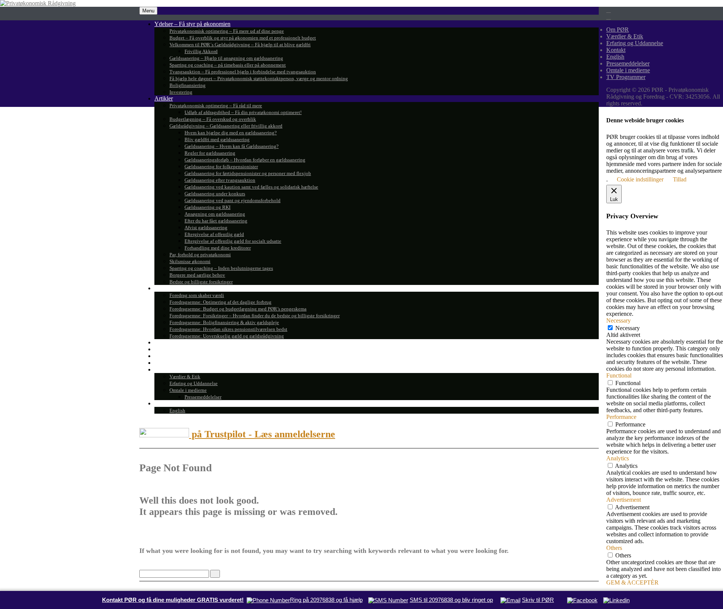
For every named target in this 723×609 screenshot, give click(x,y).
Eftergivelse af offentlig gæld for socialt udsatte (233, 241)
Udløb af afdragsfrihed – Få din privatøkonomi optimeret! (243, 112)
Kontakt (164, 403)
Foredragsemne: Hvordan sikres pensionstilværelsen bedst (228, 329)
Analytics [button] (617, 458)
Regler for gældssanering (210, 153)
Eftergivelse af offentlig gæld (214, 234)
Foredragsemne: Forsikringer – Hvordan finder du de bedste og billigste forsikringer (254, 315)
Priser (161, 362)
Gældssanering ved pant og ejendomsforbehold (233, 200)
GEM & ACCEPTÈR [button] (632, 582)
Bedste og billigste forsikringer (201, 282)
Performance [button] (621, 417)
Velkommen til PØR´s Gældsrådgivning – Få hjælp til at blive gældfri (240, 44)
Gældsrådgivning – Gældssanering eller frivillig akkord (225, 126)
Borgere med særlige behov (197, 275)
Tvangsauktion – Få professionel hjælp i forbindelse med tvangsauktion (242, 72)
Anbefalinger (170, 349)
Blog (160, 356)
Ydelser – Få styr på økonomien (192, 24)
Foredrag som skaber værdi (196, 295)
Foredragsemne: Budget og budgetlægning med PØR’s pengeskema (238, 309)
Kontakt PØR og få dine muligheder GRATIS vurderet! (173, 600)
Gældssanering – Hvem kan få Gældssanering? (232, 146)
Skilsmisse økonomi (189, 261)
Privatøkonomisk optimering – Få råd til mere (215, 105)
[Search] (215, 574)
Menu (148, 11)
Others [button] (614, 548)
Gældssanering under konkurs (215, 193)
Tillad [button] (679, 179)
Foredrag (165, 288)
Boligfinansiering (187, 85)
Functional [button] (618, 375)
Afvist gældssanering (206, 227)
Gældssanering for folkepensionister (221, 166)
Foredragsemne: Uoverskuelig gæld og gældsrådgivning (226, 336)
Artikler (163, 98)
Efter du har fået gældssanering (216, 221)
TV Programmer (174, 342)
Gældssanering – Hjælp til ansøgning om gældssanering (226, 58)
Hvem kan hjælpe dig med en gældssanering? (231, 133)
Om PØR (165, 369)
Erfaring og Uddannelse (193, 383)
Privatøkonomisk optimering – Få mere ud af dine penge (226, 31)
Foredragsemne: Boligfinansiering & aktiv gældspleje (224, 322)
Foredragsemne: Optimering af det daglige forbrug (220, 302)
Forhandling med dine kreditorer (218, 248)
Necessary (627, 328)
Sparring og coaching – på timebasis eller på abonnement (227, 65)
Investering (180, 92)
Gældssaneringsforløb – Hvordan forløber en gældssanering (245, 160)
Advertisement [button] (623, 499)
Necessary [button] (618, 320)
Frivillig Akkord (201, 51)
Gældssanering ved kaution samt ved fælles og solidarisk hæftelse (251, 187)
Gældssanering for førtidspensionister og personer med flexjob (248, 173)
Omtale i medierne (188, 390)
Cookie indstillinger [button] (640, 179)
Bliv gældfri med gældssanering (217, 139)
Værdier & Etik (184, 376)
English (177, 410)
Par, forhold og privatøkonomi (200, 254)
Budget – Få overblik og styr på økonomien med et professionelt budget (242, 38)
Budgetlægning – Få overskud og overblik (212, 119)
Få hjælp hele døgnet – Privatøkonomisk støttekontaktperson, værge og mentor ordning (258, 78)
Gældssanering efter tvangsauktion (220, 180)
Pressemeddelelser (203, 397)
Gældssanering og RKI (207, 207)
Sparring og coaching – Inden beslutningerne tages (221, 268)
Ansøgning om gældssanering (215, 214)
